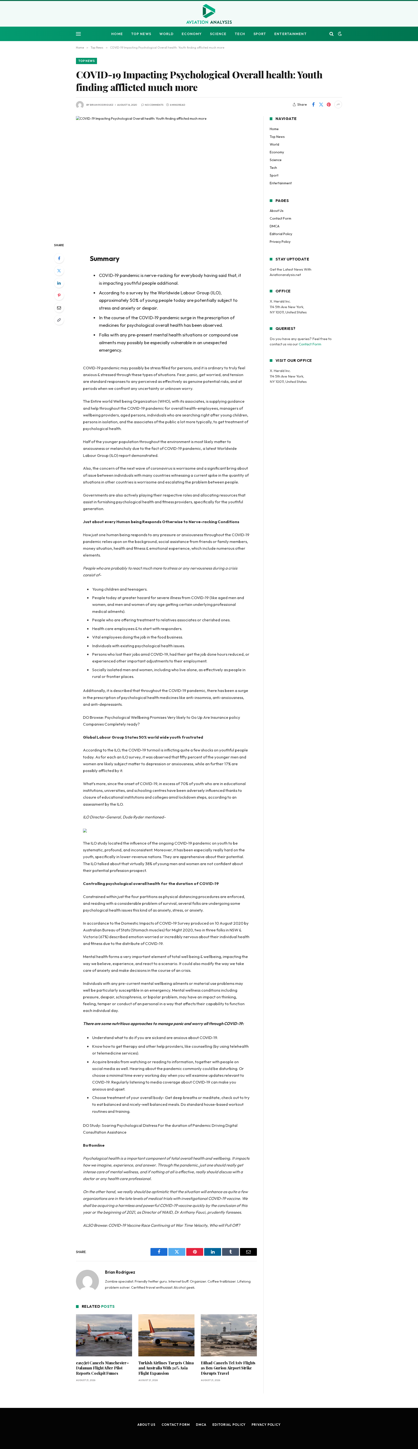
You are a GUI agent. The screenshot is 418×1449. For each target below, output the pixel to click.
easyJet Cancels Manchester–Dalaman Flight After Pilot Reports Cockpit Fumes (102, 1368)
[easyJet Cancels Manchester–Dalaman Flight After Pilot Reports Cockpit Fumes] (104, 1335)
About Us (277, 210)
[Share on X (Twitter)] (321, 104)
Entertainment (290, 34)
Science (218, 34)
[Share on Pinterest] (328, 104)
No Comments (154, 104)
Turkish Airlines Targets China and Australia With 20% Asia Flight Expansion (166, 1368)
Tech (240, 34)
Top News (141, 34)
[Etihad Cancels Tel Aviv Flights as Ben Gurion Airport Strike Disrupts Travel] (229, 1335)
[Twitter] (59, 270)
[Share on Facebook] (313, 104)
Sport (260, 34)
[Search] (331, 34)
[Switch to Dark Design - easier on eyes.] (339, 34)
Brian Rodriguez (101, 104)
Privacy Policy (280, 241)
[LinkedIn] (59, 283)
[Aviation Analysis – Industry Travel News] (209, 14)
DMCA (274, 226)
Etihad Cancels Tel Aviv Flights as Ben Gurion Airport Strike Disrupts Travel (228, 1368)
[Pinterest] (59, 295)
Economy (192, 34)
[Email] (59, 307)
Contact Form (280, 218)
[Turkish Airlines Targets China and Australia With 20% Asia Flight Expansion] (166, 1335)
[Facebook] (59, 258)
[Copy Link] (59, 320)
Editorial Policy (281, 234)
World (166, 34)
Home (117, 34)
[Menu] (78, 34)
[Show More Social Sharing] (338, 104)
